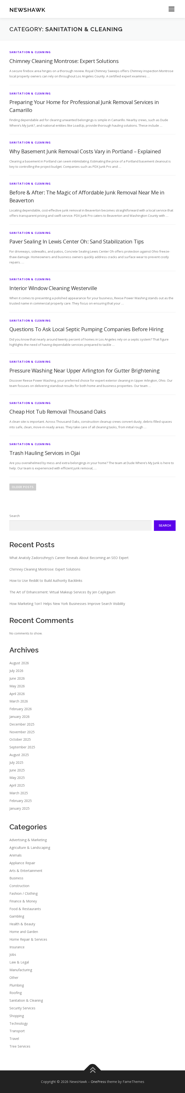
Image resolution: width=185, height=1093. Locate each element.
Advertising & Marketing (28, 840)
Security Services (22, 1008)
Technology (18, 1023)
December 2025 (21, 724)
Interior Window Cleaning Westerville (53, 288)
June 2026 (17, 678)
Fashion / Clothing (23, 893)
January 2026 (19, 716)
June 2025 (17, 770)
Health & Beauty (22, 924)
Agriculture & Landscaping (29, 847)
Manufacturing (20, 970)
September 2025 (22, 747)
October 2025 (20, 739)
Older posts (23, 487)
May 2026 (17, 686)
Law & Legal (19, 962)
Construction (19, 885)
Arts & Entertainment (25, 870)
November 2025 (22, 732)
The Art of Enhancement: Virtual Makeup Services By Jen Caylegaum (62, 592)
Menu (171, 9)
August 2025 (19, 754)
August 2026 (19, 663)
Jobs (12, 954)
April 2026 (17, 693)
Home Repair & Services (28, 939)
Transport (17, 1031)
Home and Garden (23, 931)
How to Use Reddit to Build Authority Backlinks (45, 580)
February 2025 (20, 800)
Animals (15, 855)
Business (16, 878)
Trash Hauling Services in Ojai (44, 452)
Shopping (16, 1015)
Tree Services (19, 1046)
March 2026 (18, 701)
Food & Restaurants (25, 909)
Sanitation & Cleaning (30, 52)
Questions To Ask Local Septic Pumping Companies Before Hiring (86, 329)
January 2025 (19, 808)
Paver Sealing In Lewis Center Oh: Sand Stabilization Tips (76, 241)
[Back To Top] (92, 1070)
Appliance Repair (22, 863)
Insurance (17, 947)
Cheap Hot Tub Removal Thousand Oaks (57, 411)
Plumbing (16, 985)
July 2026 (16, 670)
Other (13, 977)
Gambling (16, 916)
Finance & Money (23, 901)
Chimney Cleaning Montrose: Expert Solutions (64, 60)
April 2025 (17, 785)
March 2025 (18, 793)
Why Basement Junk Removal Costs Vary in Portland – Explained (85, 151)
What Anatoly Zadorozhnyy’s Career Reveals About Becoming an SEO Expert (69, 557)
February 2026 (20, 709)
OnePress (98, 1081)
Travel (14, 1038)
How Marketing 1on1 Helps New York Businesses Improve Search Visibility (67, 603)
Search (14, 516)
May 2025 (17, 777)
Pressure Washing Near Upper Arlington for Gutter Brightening (84, 370)
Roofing (15, 992)
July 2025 (16, 762)
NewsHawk (27, 9)
